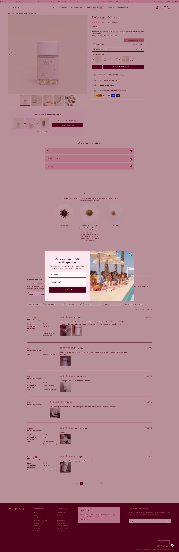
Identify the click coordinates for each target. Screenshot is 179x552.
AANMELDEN (67, 290)
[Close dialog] (131, 253)
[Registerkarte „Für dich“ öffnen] (172, 545)
